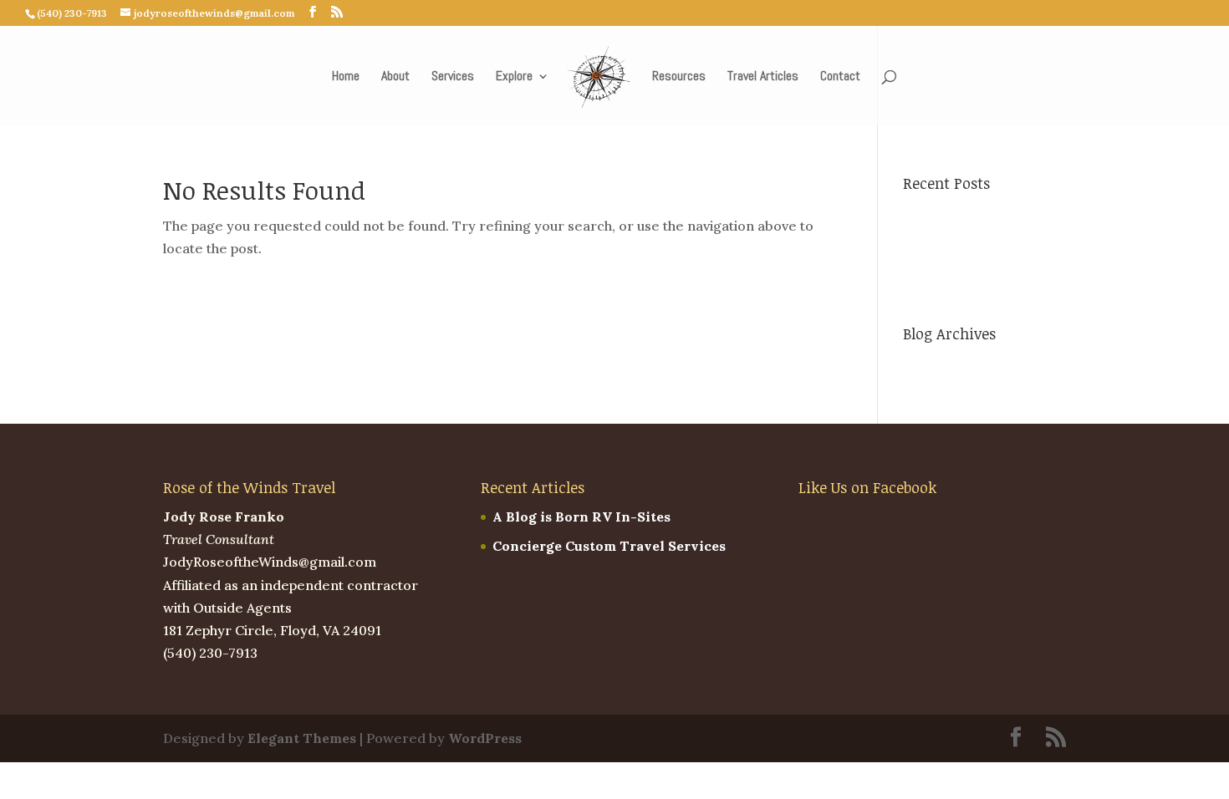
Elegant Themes (301, 738)
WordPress (485, 738)
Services (452, 77)
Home (346, 77)
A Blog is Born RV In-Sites (581, 516)
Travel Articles (762, 77)
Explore (514, 77)
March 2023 (942, 363)
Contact (840, 77)
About (395, 77)
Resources (679, 77)
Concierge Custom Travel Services (609, 545)
